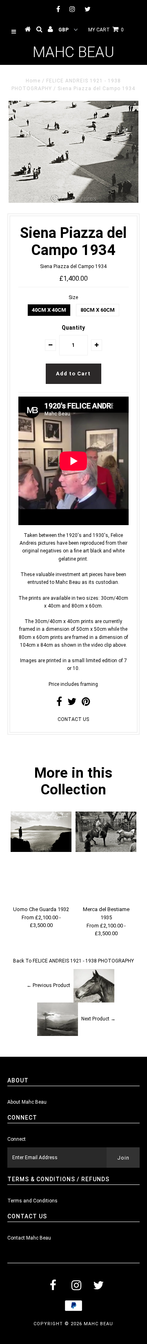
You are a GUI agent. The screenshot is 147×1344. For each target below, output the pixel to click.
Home (33, 81)
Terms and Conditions (32, 1201)
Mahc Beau (73, 52)
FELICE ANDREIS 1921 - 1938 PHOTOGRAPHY (83, 961)
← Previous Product (48, 985)
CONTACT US (73, 719)
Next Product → (98, 1019)
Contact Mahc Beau (29, 1238)
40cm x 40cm (49, 310)
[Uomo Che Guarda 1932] (41, 850)
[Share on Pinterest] (86, 703)
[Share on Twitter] (71, 703)
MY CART (106, 30)
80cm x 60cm (97, 310)
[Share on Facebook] (59, 703)
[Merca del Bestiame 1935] (106, 850)
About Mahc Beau (27, 1102)
